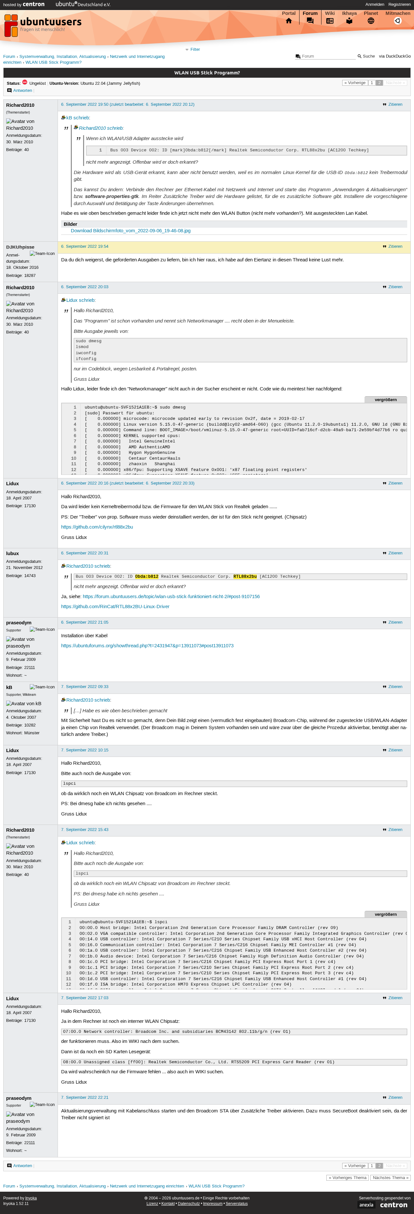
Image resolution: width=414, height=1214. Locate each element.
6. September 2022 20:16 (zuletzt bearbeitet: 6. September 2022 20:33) (127, 483)
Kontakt (168, 1203)
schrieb (81, 118)
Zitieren (395, 104)
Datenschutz (189, 1203)
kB (69, 118)
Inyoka (31, 1198)
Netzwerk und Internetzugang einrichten (147, 1186)
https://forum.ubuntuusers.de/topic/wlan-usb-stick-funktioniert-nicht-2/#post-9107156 (171, 597)
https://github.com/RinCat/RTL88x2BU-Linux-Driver (115, 607)
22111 (29, 667)
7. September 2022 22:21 (84, 1097)
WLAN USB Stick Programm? (54, 62)
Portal (289, 13)
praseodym (18, 622)
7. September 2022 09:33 (84, 686)
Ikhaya (349, 13)
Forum (310, 13)
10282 (30, 725)
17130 (30, 506)
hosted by (13, 4)
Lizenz (152, 1203)
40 (26, 149)
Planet (371, 13)
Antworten (22, 90)
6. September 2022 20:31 (84, 553)
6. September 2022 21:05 (84, 622)
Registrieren (399, 4)
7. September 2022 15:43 (84, 829)
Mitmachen (398, 13)
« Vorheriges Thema (347, 1177)
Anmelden (374, 4)
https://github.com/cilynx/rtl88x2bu (97, 527)
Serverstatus (237, 1203)
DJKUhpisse (20, 247)
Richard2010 (20, 105)
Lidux (72, 300)
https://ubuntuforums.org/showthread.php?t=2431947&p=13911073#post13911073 (147, 646)
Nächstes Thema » (391, 1177)
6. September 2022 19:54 (84, 246)
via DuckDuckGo (395, 56)
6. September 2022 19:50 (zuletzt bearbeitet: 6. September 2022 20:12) (127, 104)
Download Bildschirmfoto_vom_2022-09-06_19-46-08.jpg (131, 231)
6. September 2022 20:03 (84, 287)
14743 (30, 575)
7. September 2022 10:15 (84, 750)
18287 (30, 275)
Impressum (213, 1203)
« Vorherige (354, 82)
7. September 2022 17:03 (84, 998)
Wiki (330, 13)
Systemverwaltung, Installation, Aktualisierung (62, 56)
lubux (12, 553)
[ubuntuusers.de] (43, 27)
